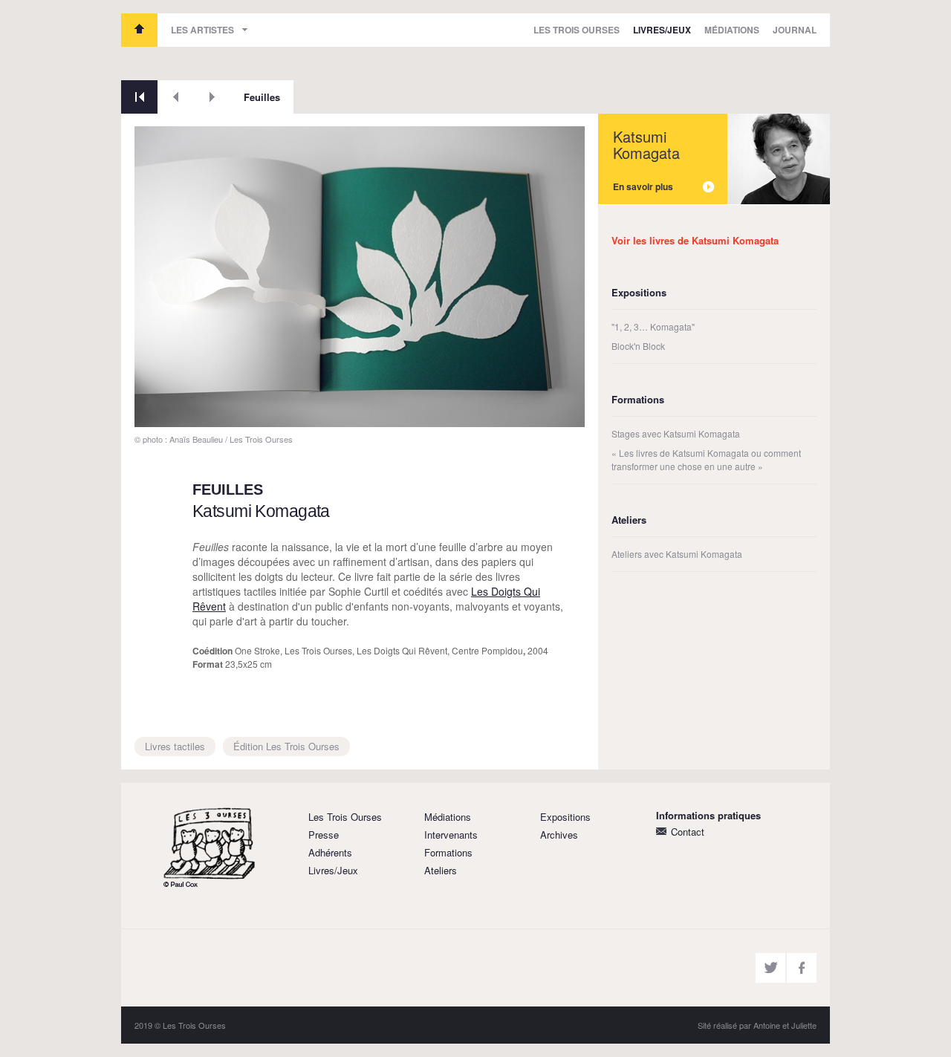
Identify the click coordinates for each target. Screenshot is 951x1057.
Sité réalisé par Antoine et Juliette (757, 1025)
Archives (559, 834)
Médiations (731, 29)
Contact (687, 832)
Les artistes (202, 29)
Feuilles (262, 97)
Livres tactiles (175, 746)
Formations (448, 852)
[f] (802, 968)
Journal (795, 29)
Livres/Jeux (662, 29)
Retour (139, 97)
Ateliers (440, 870)
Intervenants (451, 834)
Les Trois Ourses (139, 30)
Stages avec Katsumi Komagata (675, 433)
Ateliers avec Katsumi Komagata (676, 553)
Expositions (565, 817)
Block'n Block (638, 345)
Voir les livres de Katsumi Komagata (695, 240)
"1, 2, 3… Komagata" (653, 326)
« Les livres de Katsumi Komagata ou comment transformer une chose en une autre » (706, 459)
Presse (323, 834)
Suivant (212, 97)
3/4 (152, 410)
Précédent (176, 97)
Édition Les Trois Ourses (286, 746)
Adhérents (330, 852)
